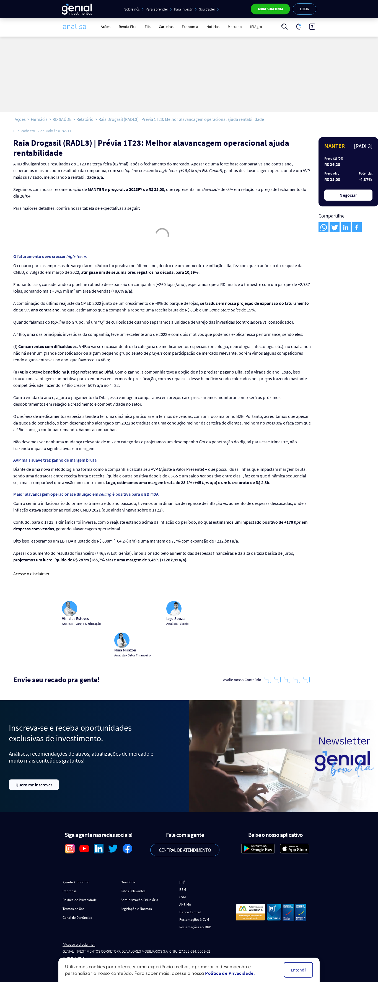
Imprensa (70, 891)
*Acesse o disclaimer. (79, 944)
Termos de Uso (73, 908)
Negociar (348, 195)
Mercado (235, 26)
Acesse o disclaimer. (31, 573)
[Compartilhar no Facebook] (357, 227)
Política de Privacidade (80, 899)
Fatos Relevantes (133, 891)
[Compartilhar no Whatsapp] (323, 227)
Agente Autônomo (76, 882)
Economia (190, 26)
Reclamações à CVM (194, 919)
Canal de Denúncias (77, 917)
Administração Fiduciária (139, 899)
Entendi (298, 970)
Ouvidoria (128, 882)
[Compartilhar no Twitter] (335, 227)
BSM (182, 889)
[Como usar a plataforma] (312, 26)
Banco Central (190, 912)
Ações (105, 26)
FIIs (148, 26)
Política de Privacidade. (230, 973)
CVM (182, 897)
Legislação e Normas (136, 908)
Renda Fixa (127, 26)
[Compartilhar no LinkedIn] (346, 227)
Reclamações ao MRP (195, 927)
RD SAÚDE (62, 119)
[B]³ (182, 882)
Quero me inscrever (33, 784)
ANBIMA (185, 904)
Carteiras (166, 26)
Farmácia (39, 119)
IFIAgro (256, 26)
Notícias (212, 26)
